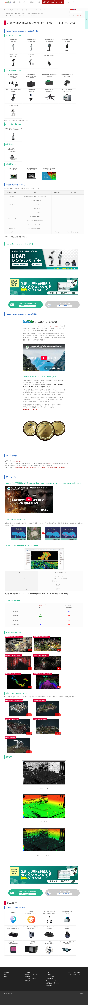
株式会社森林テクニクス (18, 461)
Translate (80, 15)
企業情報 (28, 972)
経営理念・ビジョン (31, 974)
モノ (5, 974)
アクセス (28, 981)
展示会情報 (49, 978)
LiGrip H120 (51, 463)
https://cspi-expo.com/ (29, 409)
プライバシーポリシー (73, 974)
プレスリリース (50, 976)
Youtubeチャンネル (52, 981)
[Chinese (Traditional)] (72, 9)
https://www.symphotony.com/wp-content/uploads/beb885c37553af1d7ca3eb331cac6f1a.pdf (39, 467)
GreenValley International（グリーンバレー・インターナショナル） (41, 326)
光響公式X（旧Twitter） (53, 983)
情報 (5, 976)
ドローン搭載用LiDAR (40, 605)
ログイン (82, 993)
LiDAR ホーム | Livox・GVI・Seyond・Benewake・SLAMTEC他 (29, 13)
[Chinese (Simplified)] (70, 9)
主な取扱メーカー (30, 978)
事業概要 (6, 972)
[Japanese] (75, 9)
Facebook (49, 985)
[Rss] (82, 2)
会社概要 (28, 976)
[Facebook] (80, 2)
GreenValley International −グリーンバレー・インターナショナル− (25, 10)
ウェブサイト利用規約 (73, 972)
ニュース (49, 972)
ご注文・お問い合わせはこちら (27, 305)
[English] (74, 9)
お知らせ (49, 974)
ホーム (12, 13)
